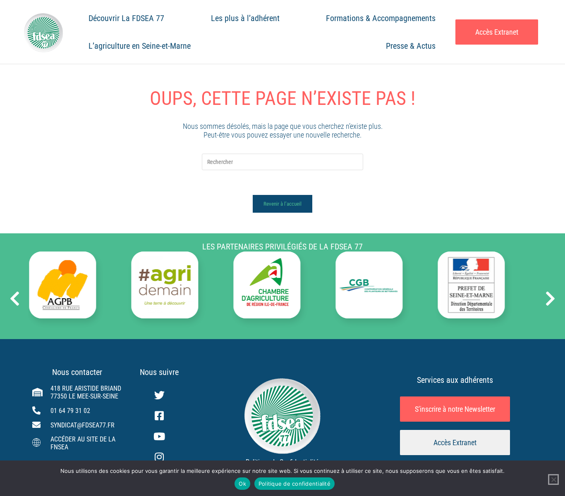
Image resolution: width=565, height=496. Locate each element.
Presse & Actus (411, 46)
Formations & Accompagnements (381, 18)
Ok (242, 483)
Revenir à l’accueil (282, 204)
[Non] (553, 479)
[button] (14, 298)
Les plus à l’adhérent (245, 18)
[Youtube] (159, 436)
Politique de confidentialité (294, 483)
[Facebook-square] (159, 415)
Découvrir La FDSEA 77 (126, 18)
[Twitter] (159, 394)
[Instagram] (159, 456)
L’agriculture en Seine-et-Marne (140, 46)
